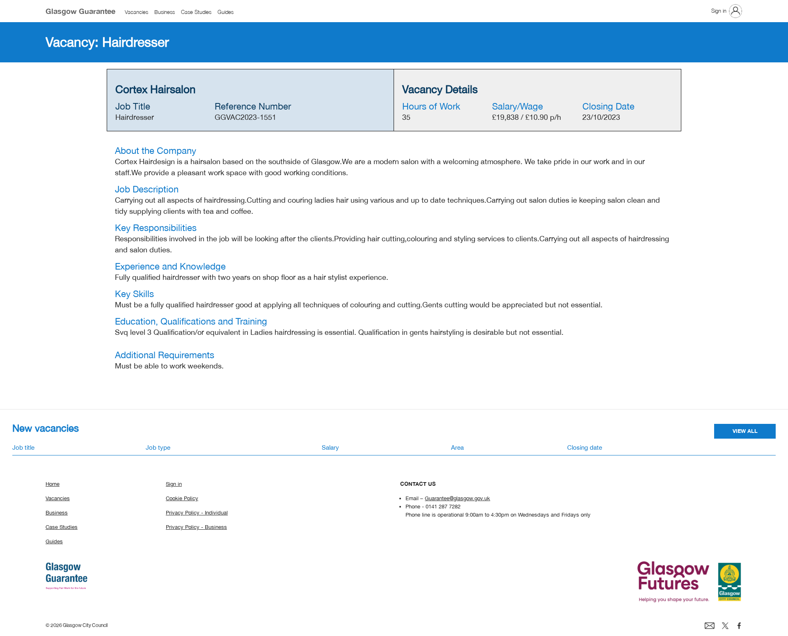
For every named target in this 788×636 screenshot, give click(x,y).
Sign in (718, 10)
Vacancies (136, 12)
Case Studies (196, 12)
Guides (226, 12)
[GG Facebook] (739, 625)
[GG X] (725, 625)
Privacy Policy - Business (196, 527)
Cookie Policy (182, 498)
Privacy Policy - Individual (197, 512)
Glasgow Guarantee (80, 11)
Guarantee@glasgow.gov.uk (457, 498)
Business (164, 12)
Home (53, 483)
